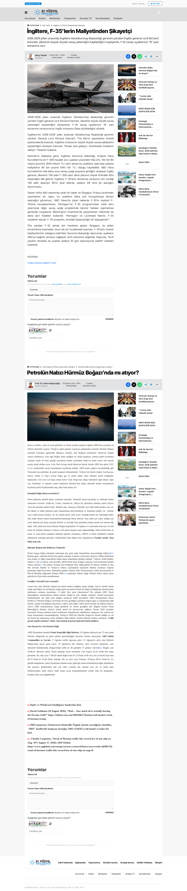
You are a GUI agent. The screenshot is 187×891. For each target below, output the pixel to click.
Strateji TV (86, 18)
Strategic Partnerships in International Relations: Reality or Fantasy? (148, 124)
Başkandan (80, 862)
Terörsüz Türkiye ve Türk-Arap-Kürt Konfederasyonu (148, 85)
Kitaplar (118, 18)
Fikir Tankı (46, 25)
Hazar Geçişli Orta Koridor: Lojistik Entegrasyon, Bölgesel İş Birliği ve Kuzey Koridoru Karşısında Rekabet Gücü (148, 177)
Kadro (42, 18)
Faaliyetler (70, 18)
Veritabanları (103, 18)
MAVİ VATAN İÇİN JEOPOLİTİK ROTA (147, 110)
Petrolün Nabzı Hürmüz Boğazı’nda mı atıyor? (148, 70)
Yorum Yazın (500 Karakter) (40, 295)
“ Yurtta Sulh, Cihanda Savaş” (146, 97)
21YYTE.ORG (34, 25)
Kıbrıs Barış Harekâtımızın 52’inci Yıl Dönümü (149, 192)
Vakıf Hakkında (65, 862)
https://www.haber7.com (42, 262)
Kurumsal (30, 18)
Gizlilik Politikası (144, 862)
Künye (134, 4)
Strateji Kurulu (127, 862)
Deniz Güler (144, 162)
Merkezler (55, 18)
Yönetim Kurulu (110, 862)
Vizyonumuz (94, 862)
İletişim (142, 4)
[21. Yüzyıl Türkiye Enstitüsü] (40, 862)
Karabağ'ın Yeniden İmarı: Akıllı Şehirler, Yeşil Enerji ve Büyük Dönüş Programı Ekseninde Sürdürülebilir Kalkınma (148, 151)
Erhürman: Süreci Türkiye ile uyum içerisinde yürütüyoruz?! (147, 520)
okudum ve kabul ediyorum (55, 319)
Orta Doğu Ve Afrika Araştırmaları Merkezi (58, 367)
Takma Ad (32, 281)
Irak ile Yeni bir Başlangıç (146, 137)
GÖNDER (109, 319)
